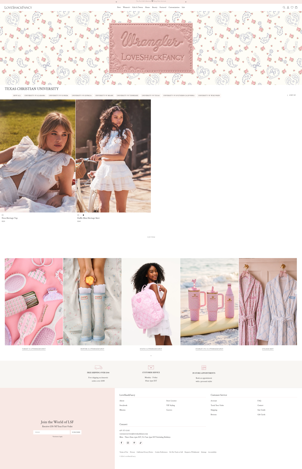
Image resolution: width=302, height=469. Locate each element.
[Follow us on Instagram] (128, 443)
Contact (260, 405)
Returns (214, 414)
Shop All (17, 96)
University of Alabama (35, 96)
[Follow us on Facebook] (122, 443)
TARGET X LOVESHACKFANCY (34, 349)
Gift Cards (261, 414)
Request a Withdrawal (192, 452)
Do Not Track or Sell (176, 452)
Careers (169, 410)
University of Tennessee (127, 96)
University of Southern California (179, 96)
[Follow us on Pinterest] (134, 443)
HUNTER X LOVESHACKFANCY (92, 349)
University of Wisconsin (209, 96)
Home (147, 7)
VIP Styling (170, 405)
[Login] (288, 7)
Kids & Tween (137, 7)
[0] (292, 7)
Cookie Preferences (161, 452)
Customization (174, 7)
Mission (122, 410)
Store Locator (171, 401)
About (122, 401)
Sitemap (203, 452)
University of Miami (104, 96)
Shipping (214, 410)
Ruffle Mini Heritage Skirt (88, 218)
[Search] (284, 7)
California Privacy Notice (145, 452)
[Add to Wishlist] (73, 102)
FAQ (259, 401)
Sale (183, 7)
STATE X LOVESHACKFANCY (151, 349)
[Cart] (296, 7)
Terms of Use (124, 452)
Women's (126, 7)
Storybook (123, 405)
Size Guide (261, 410)
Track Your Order (217, 405)
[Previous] (6, 291)
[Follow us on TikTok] (141, 443)
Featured (163, 7)
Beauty (154, 7)
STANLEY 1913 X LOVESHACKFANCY (209, 349)
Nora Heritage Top (10, 218)
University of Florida (58, 96)
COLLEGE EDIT (268, 349)
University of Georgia (82, 96)
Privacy (132, 452)
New (119, 7)
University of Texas (151, 96)
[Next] (296, 291)
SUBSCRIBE (76, 432)
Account (214, 401)
